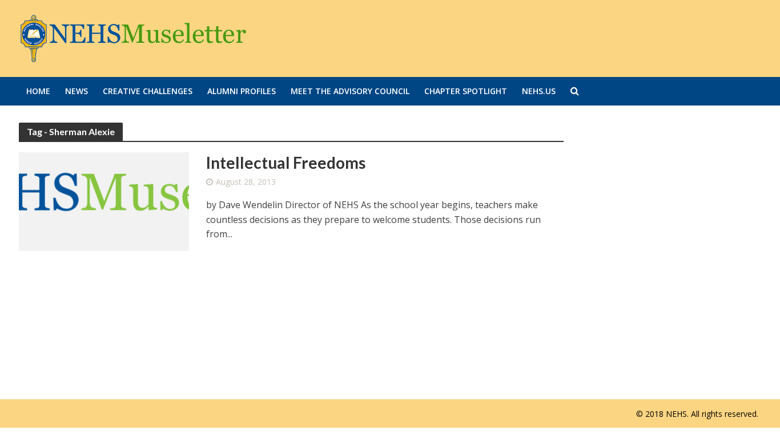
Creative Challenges (147, 91)
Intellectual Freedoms (285, 162)
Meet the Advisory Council (350, 91)
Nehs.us (539, 91)
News (76, 91)
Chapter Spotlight (465, 91)
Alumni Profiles (241, 91)
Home (38, 91)
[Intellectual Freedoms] (104, 200)
